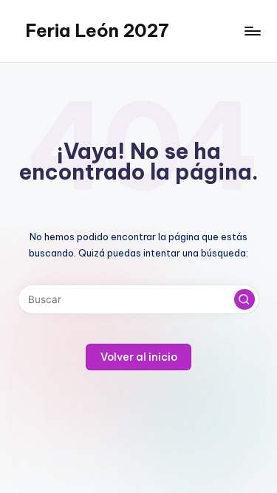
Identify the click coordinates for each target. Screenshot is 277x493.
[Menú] (251, 31)
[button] (244, 299)
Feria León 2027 (97, 30)
